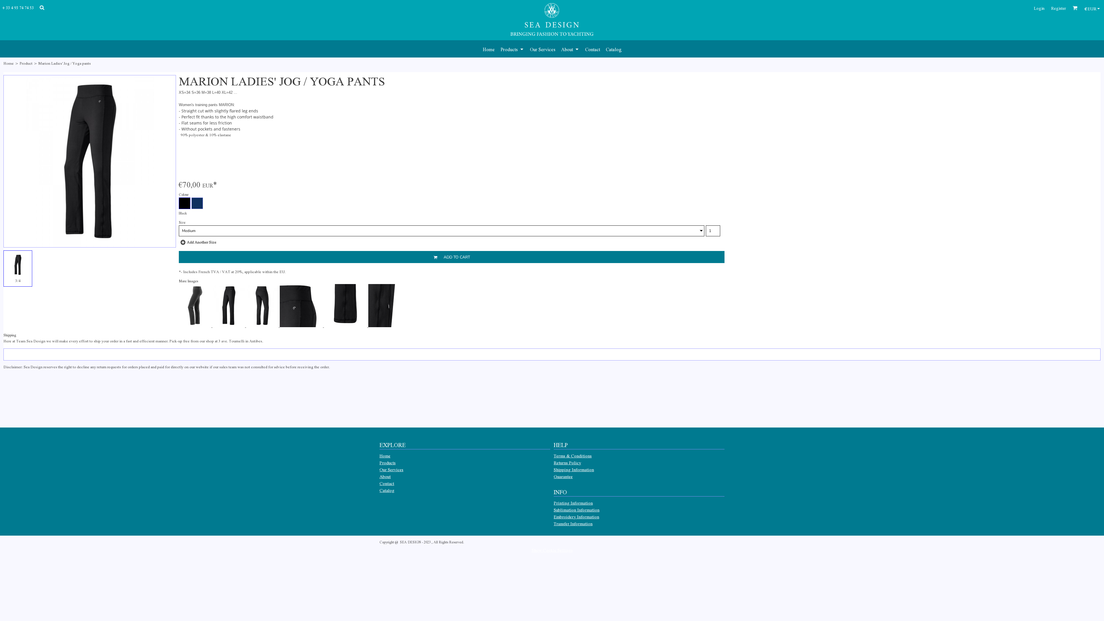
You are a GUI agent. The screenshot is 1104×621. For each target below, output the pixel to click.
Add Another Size (201, 241)
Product (26, 63)
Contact (386, 483)
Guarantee (563, 476)
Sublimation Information (576, 510)
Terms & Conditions (573, 456)
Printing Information (573, 503)
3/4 (17, 280)
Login (1039, 8)
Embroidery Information (576, 517)
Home (8, 63)
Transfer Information (573, 523)
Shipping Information (574, 469)
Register (1058, 8)
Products (387, 462)
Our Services (391, 469)
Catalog (386, 490)
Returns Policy (567, 462)
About (385, 476)
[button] (512, 48)
